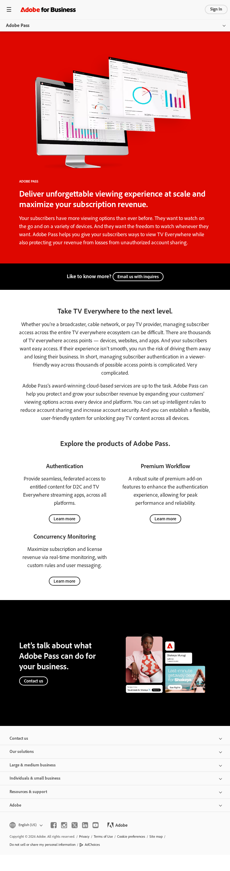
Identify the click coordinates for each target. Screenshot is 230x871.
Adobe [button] (15, 805)
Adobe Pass (17, 25)
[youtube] (96, 825)
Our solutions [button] (22, 751)
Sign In (216, 9)
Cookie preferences (131, 836)
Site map (156, 836)
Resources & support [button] (28, 791)
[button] (26, 825)
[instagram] (64, 825)
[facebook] (54, 825)
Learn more (64, 519)
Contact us (33, 681)
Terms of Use (103, 836)
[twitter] (75, 825)
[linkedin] (85, 825)
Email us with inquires (138, 276)
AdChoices (92, 845)
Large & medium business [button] (33, 765)
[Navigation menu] (9, 9)
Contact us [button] (19, 738)
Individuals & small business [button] (35, 778)
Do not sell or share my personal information (42, 845)
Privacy (84, 836)
